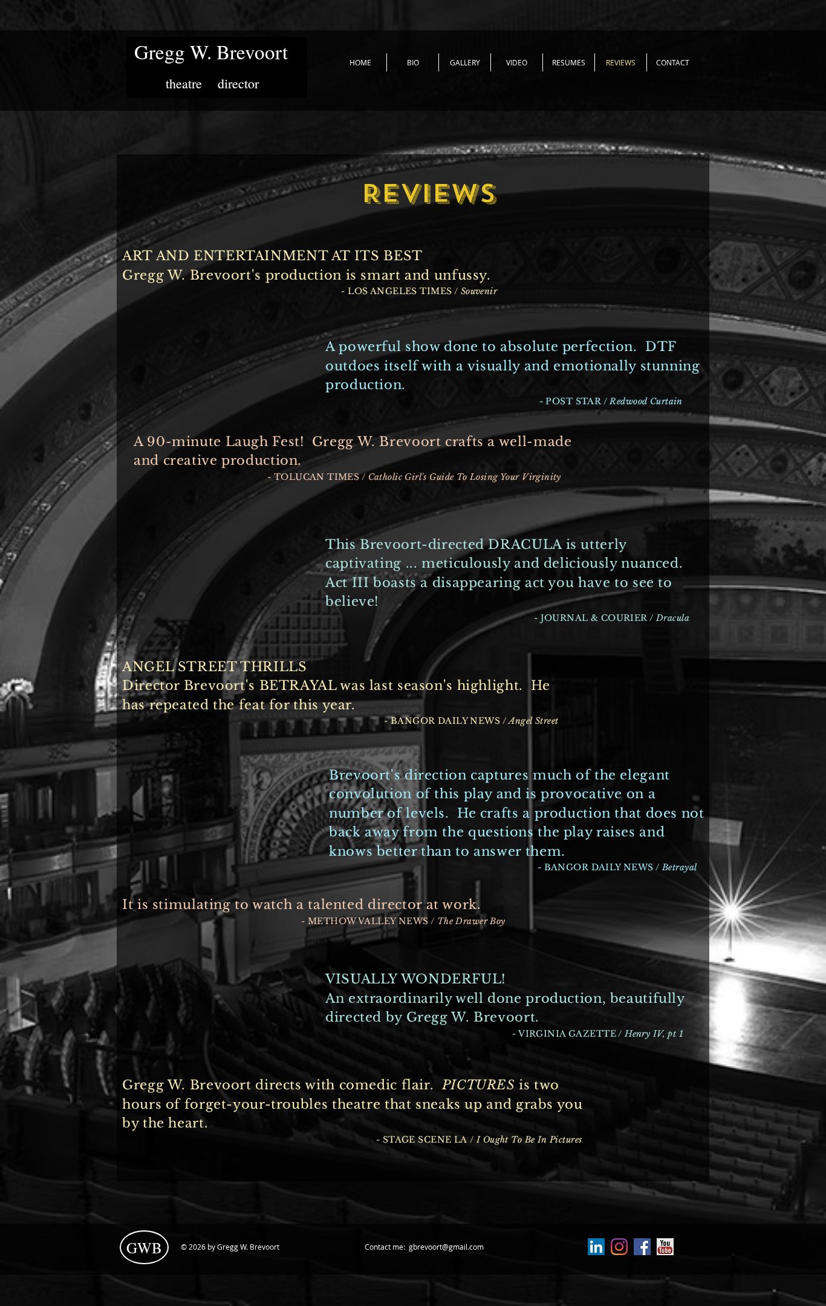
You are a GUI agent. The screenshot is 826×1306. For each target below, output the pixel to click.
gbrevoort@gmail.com (446, 1247)
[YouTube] (665, 1246)
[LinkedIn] (596, 1246)
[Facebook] (642, 1246)
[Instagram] (619, 1246)
